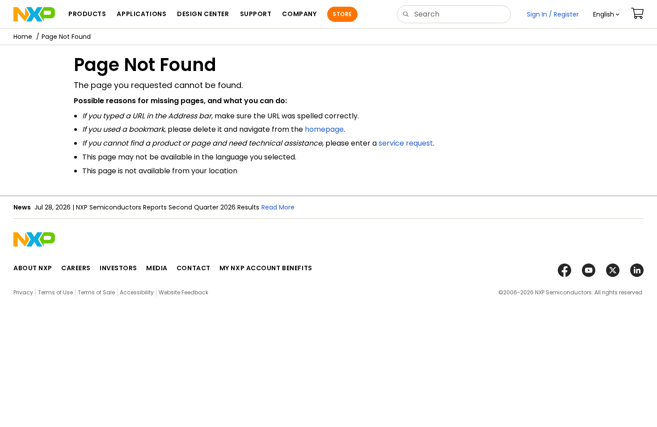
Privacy (23, 292)
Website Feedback (183, 292)
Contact (194, 268)
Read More (278, 207)
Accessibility (137, 292)
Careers (76, 268)
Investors (118, 268)
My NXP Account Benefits (265, 268)
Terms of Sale (96, 292)
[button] (606, 14)
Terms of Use (55, 292)
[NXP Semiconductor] (34, 14)
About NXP (32, 268)
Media (157, 268)
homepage (324, 129)
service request (406, 143)
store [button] (342, 14)
